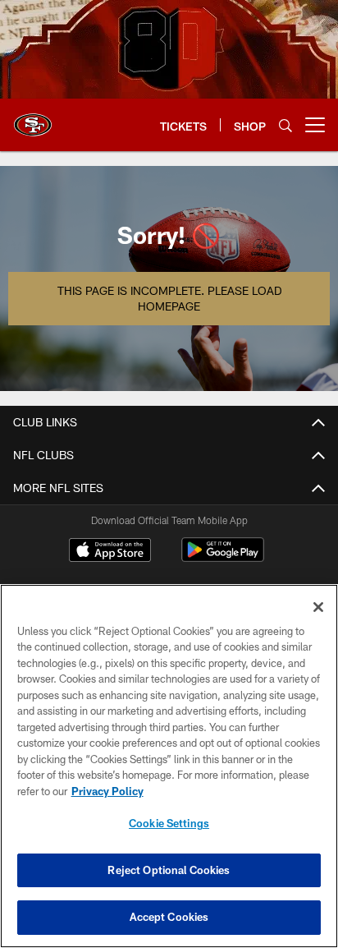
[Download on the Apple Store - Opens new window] (110, 552)
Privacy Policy (107, 791)
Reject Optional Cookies (168, 870)
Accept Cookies (169, 916)
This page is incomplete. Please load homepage (169, 298)
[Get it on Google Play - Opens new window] (222, 558)
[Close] (318, 607)
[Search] (285, 125)
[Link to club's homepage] (33, 118)
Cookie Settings (169, 823)
